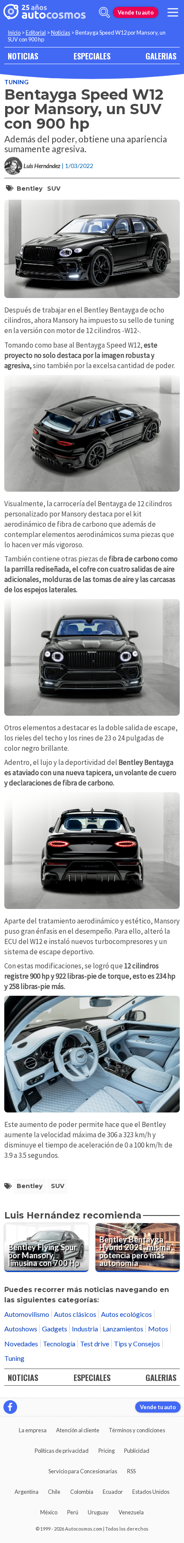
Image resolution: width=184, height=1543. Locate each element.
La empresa (33, 1430)
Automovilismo (26, 1314)
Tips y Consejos (137, 1343)
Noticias (60, 32)
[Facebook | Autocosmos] (10, 1407)
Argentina (27, 1491)
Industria (85, 1329)
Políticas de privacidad (62, 1450)
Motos (158, 1329)
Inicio (14, 32)
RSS (131, 1471)
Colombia (81, 1491)
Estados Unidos (150, 1491)
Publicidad (136, 1450)
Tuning (16, 82)
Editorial (36, 32)
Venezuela (131, 1512)
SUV (53, 188)
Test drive (94, 1343)
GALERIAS (160, 56)
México (48, 1512)
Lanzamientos (123, 1329)
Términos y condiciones (137, 1430)
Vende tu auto (136, 12)
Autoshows (20, 1329)
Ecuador (113, 1491)
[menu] (173, 12)
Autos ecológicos (126, 1314)
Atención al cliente (77, 1430)
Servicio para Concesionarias (82, 1471)
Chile (54, 1491)
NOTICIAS (23, 56)
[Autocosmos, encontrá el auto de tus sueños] (44, 12)
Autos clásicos (75, 1314)
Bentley (29, 188)
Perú (72, 1512)
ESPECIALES (92, 56)
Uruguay (98, 1512)
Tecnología (59, 1343)
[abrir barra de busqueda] (104, 12)
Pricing (106, 1450)
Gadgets (54, 1329)
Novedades (21, 1343)
